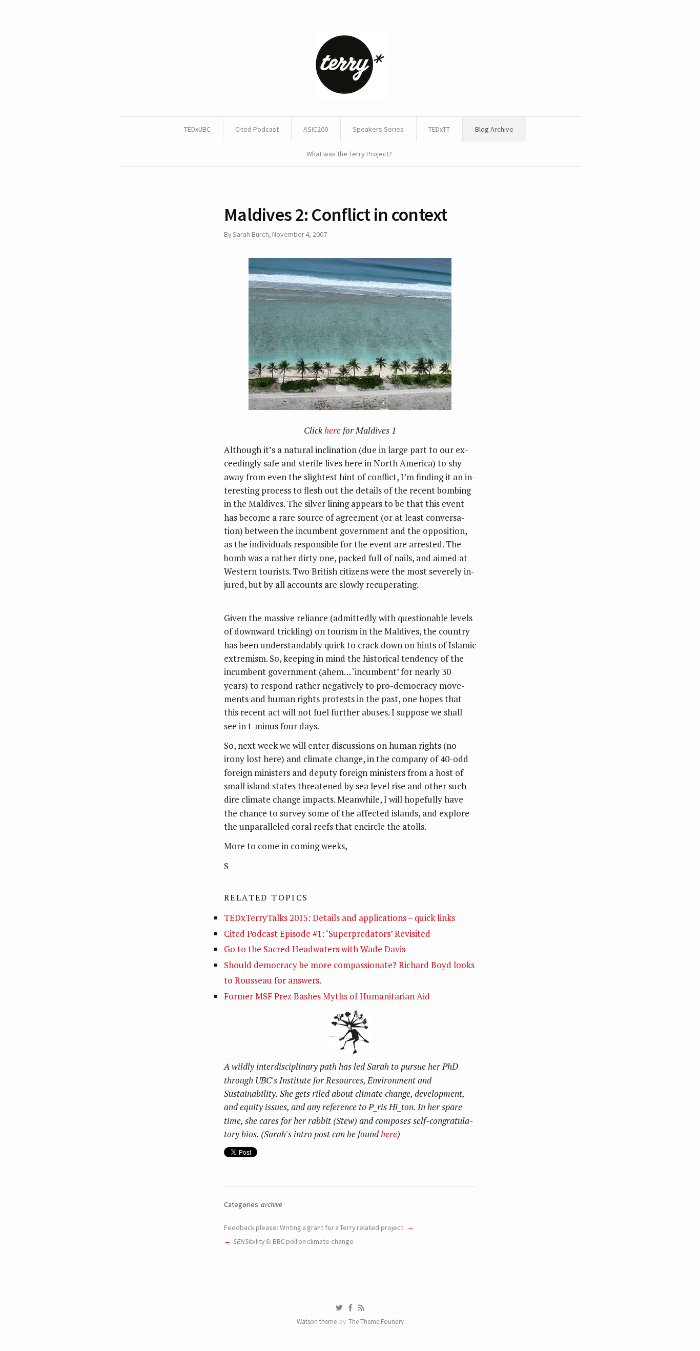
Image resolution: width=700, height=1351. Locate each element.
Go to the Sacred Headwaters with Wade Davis (314, 949)
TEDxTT (439, 129)
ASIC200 (315, 129)
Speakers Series (378, 129)
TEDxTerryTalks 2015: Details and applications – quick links (339, 918)
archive (271, 1204)
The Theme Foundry (376, 1321)
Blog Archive (494, 129)
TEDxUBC (197, 129)
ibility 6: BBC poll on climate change (293, 1241)
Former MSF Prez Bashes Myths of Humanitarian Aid (327, 996)
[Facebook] (350, 1308)
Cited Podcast (257, 129)
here (332, 430)
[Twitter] (339, 1308)
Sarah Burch (251, 234)
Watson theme (317, 1321)
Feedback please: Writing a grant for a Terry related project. (314, 1227)
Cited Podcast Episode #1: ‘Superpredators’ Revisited (327, 933)
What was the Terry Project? (349, 153)
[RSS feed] (361, 1308)
